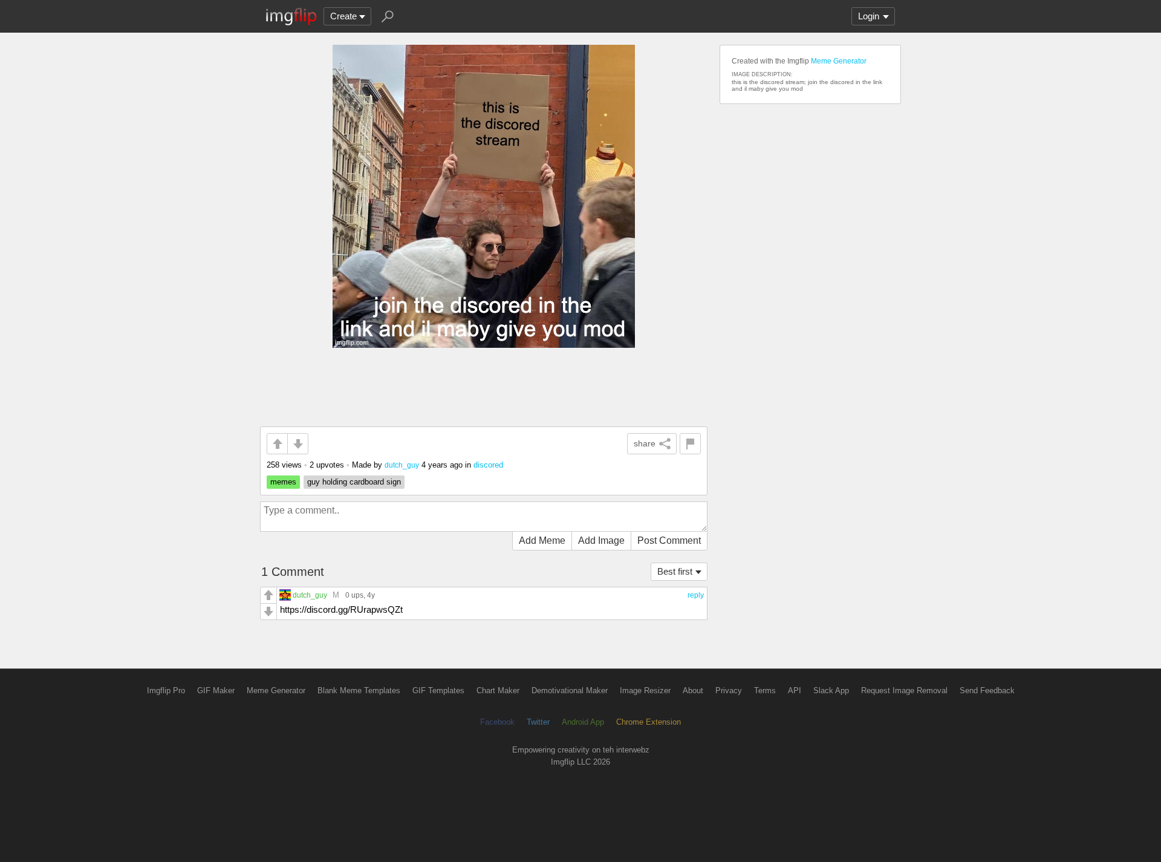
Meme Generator (839, 61)
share (644, 443)
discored (488, 464)
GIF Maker (216, 690)
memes (283, 481)
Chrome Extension (648, 721)
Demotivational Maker (570, 690)
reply (696, 595)
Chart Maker (497, 690)
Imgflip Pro (166, 690)
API (794, 690)
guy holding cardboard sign (354, 481)
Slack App (831, 690)
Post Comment (669, 540)
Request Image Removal (904, 690)
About (693, 690)
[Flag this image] (690, 443)
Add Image (601, 540)
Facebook (497, 721)
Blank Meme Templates (358, 690)
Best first (674, 571)
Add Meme (542, 540)
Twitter (538, 721)
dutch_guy (402, 465)
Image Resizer (645, 690)
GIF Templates (438, 690)
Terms (765, 690)
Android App (583, 721)
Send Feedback (987, 690)
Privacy (728, 690)
